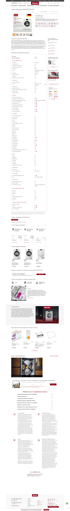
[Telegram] (56, 500)
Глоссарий (29, 504)
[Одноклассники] (54, 500)
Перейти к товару (14, 242)
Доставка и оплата (40, 501)
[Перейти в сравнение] (51, 3)
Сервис (38, 502)
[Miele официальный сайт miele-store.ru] (35, 3)
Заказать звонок (26, 3)
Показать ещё (35, 350)
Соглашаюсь (46, 509)
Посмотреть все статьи (53, 84)
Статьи (29, 503)
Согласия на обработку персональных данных (35, 510)
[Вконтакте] (52, 500)
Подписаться (53, 384)
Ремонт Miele (39, 503)
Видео (38, 505)
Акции (29, 502)
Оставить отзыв (14, 219)
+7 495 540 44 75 (14, 2)
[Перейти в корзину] (55, 3)
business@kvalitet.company (53, 505)
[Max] (48, 500)
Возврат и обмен (39, 504)
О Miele (29, 501)
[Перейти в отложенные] (48, 3)
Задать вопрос (41, 274)
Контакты (29, 506)
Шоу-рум (38, 500)
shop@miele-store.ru (51, 503)
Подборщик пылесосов (31, 505)
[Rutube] (50, 500)
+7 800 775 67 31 (14, 3)
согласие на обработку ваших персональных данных (27, 509)
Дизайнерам (29, 500)
